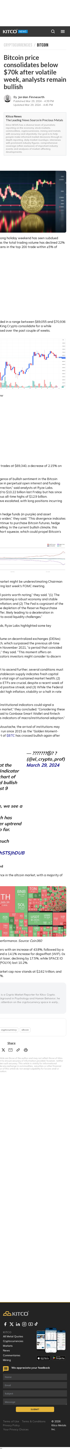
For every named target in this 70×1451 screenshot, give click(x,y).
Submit (35, 1409)
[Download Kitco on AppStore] (43, 1358)
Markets (8, 1345)
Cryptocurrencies (13, 1341)
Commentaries (11, 1355)
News (6, 1350)
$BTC (10, 735)
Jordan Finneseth (31, 97)
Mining (7, 1360)
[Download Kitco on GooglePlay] (59, 1358)
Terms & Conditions (34, 1421)
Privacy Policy (11, 1425)
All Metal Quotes (13, 1336)
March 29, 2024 (42, 765)
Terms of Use (11, 1421)
